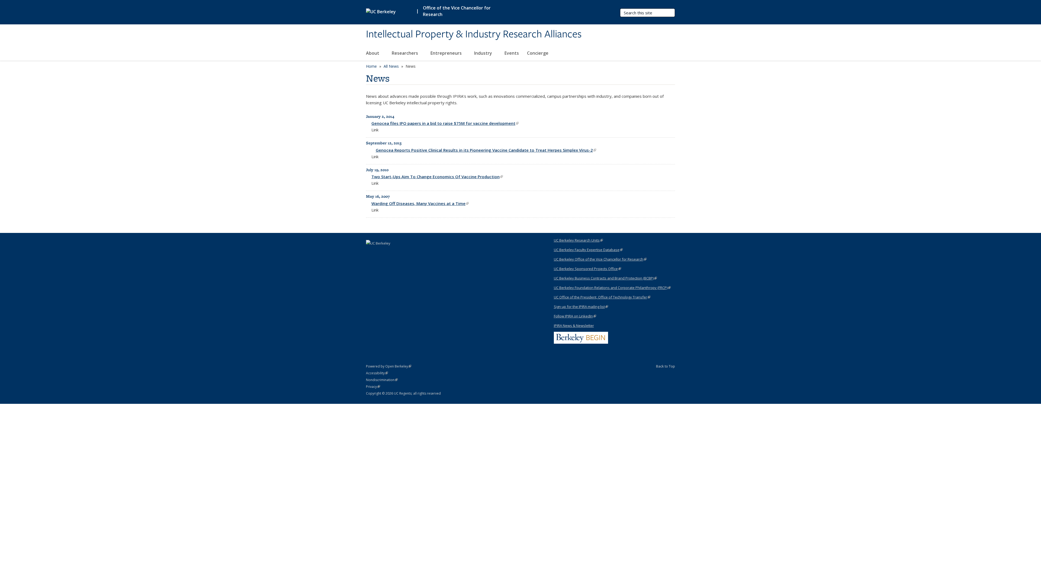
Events (512, 53)
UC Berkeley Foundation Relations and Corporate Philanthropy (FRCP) (612, 287)
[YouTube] (381, 252)
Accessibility (377, 373)
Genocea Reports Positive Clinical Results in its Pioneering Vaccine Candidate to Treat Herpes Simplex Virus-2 (486, 150)
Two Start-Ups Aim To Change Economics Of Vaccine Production (437, 176)
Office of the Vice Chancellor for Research (457, 11)
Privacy (373, 386)
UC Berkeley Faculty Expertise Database (588, 249)
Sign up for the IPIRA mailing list (581, 306)
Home (371, 66)
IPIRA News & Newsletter (574, 325)
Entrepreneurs (446, 53)
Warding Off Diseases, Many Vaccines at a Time (420, 203)
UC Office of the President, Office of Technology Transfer (602, 297)
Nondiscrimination (382, 380)
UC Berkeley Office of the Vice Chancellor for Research (600, 259)
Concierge (537, 53)
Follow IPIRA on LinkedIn (575, 316)
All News (391, 66)
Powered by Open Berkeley (388, 366)
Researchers (405, 53)
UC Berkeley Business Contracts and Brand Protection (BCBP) (605, 278)
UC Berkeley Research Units (578, 240)
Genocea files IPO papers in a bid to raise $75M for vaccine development (445, 123)
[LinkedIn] (371, 252)
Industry (483, 53)
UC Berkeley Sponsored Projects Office (587, 268)
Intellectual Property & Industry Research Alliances (473, 34)
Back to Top (665, 366)
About (373, 53)
